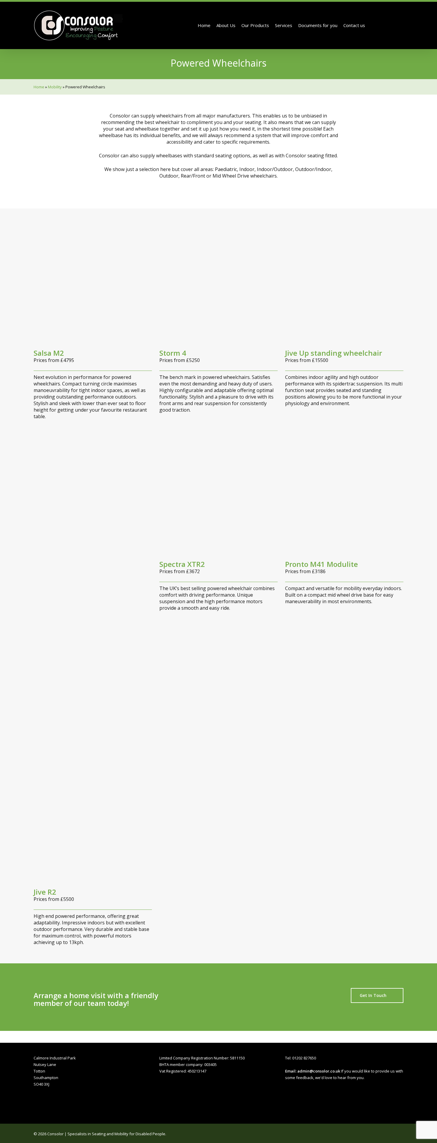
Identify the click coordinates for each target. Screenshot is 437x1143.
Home (39, 87)
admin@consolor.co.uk (318, 1071)
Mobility (55, 87)
